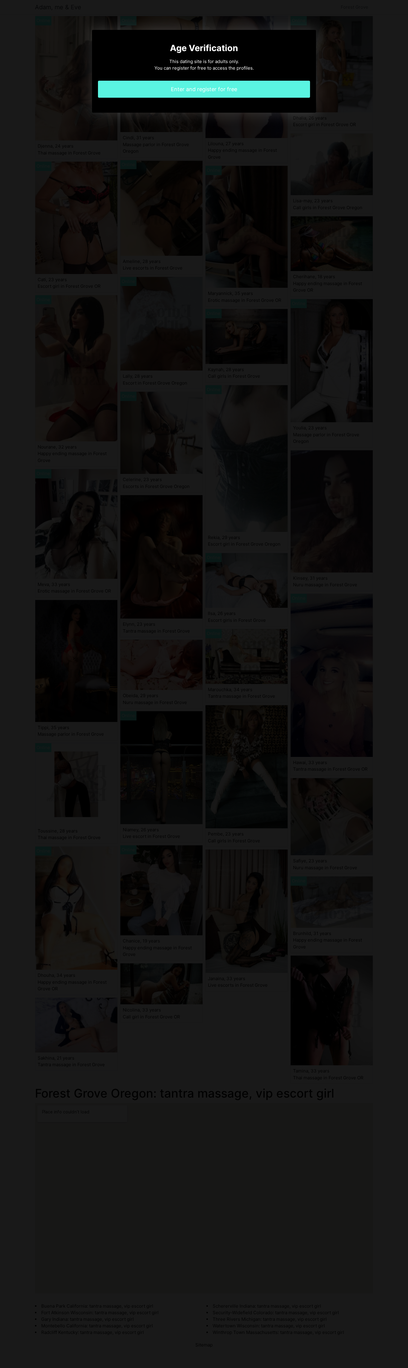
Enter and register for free (204, 89)
